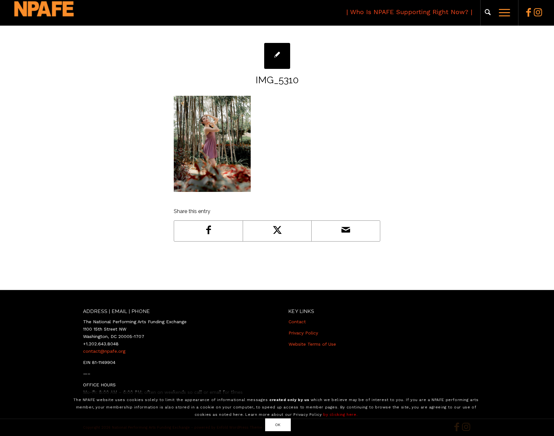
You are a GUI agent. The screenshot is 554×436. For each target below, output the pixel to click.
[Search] (488, 13)
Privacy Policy (303, 332)
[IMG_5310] (277, 56)
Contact (297, 321)
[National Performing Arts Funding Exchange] (73, 13)
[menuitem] (488, 13)
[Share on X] (277, 231)
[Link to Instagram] (538, 12)
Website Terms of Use (312, 344)
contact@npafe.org (104, 351)
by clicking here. (340, 414)
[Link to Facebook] (528, 12)
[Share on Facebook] (208, 231)
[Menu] (502, 13)
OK (278, 424)
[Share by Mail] (346, 231)
